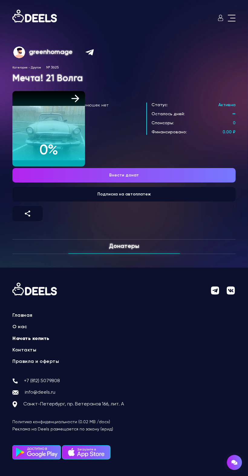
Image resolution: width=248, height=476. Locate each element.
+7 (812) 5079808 (42, 381)
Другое (36, 67)
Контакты (24, 350)
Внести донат (124, 175)
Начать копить (31, 338)
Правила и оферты (35, 361)
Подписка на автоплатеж (124, 194)
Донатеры (124, 246)
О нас (19, 327)
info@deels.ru (40, 392)
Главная (22, 315)
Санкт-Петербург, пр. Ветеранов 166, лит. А (73, 404)
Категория (20, 67)
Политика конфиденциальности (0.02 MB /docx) (61, 422)
